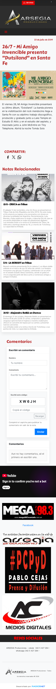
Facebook (28, 525)
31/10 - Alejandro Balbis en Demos (22, 313)
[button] (19, 2)
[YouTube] (52, 2)
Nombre (12, 358)
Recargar (39, 416)
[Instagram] (47, 2)
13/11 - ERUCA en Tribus (15, 204)
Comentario (14, 370)
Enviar (40, 431)
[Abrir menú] (5, 31)
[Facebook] (42, 2)
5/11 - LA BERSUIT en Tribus (17, 263)
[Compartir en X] (13, 157)
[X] (37, 2)
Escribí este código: (19, 395)
